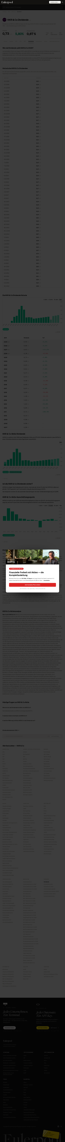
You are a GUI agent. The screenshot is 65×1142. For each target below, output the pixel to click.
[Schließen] (56, 552)
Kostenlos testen (54, 2)
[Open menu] (62, 2)
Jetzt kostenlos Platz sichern (32, 584)
